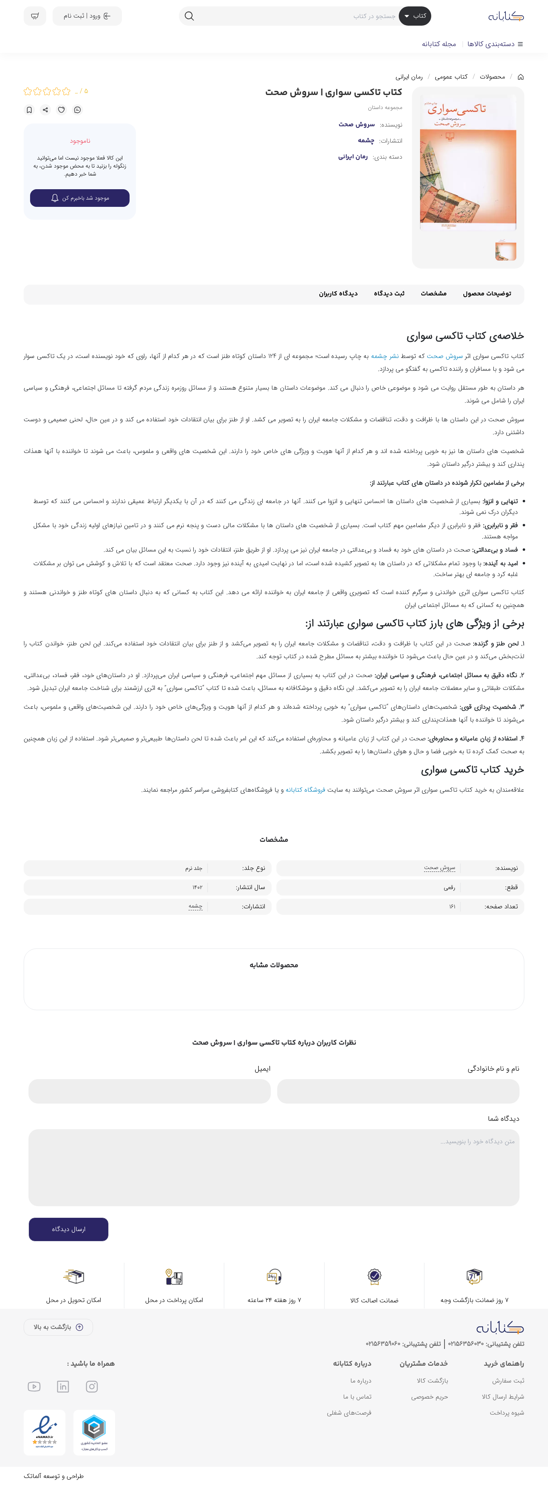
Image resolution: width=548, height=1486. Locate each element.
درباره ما (360, 1381)
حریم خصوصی (429, 1397)
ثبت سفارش (508, 1381)
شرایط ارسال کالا (503, 1397)
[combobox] (305, 16)
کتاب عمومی (451, 77)
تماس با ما (357, 1397)
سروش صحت (357, 125)
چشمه (366, 141)
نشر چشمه (385, 356)
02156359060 (383, 1344)
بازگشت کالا (432, 1381)
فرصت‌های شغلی (349, 1413)
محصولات (492, 77)
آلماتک (32, 1476)
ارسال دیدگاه (68, 1229)
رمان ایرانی (409, 77)
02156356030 (466, 1344)
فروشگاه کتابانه (305, 790)
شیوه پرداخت (507, 1413)
